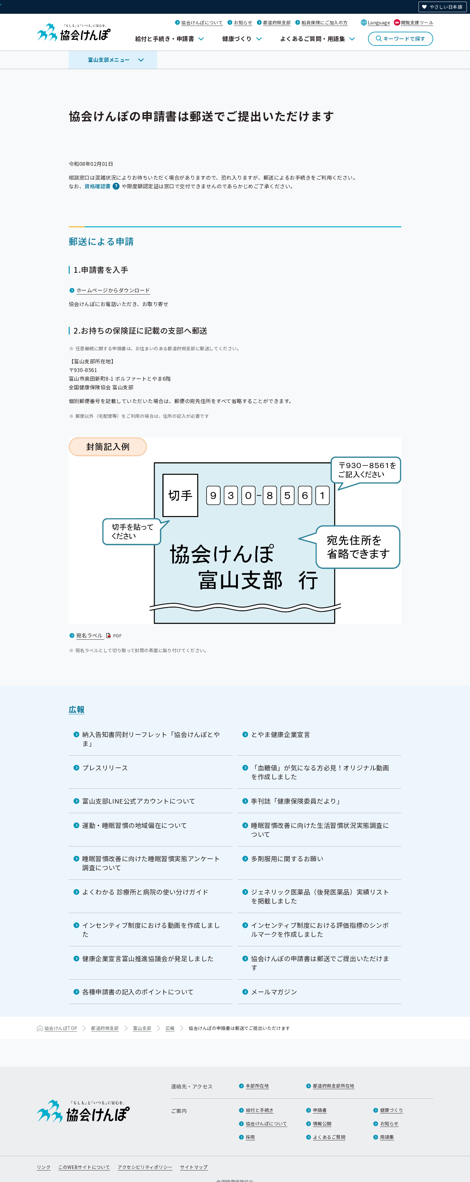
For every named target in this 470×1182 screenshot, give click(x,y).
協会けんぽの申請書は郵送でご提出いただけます (320, 963)
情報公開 (322, 1123)
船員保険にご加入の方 (325, 22)
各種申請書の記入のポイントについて (138, 991)
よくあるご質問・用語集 (312, 38)
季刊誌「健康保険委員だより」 (297, 801)
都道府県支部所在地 (334, 1085)
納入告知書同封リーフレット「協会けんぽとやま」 (151, 739)
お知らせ (243, 22)
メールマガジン (274, 991)
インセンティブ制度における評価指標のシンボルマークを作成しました (320, 929)
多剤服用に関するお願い (287, 858)
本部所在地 (257, 1085)
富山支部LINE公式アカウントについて (138, 801)
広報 (76, 709)
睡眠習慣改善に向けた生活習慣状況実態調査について (320, 830)
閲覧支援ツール (417, 22)
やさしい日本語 (446, 7)
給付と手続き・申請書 (164, 38)
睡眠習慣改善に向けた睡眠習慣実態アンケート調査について (151, 863)
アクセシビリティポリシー (145, 1167)
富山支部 (142, 1028)
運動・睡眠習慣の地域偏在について (134, 825)
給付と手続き (260, 1110)
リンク (44, 1167)
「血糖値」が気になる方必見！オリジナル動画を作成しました (320, 772)
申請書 (320, 1110)
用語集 (387, 1137)
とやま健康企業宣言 (280, 734)
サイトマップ (194, 1167)
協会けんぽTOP (60, 1028)
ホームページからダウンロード (113, 290)
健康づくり (237, 38)
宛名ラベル (99, 635)
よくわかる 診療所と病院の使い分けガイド (145, 891)
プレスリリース (105, 767)
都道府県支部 (277, 22)
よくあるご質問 (329, 1137)
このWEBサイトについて (84, 1167)
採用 (250, 1137)
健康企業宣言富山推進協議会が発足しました (148, 958)
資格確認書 (97, 186)
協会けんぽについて (202, 22)
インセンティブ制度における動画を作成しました (151, 929)
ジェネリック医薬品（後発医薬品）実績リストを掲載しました (320, 896)
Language (379, 22)
